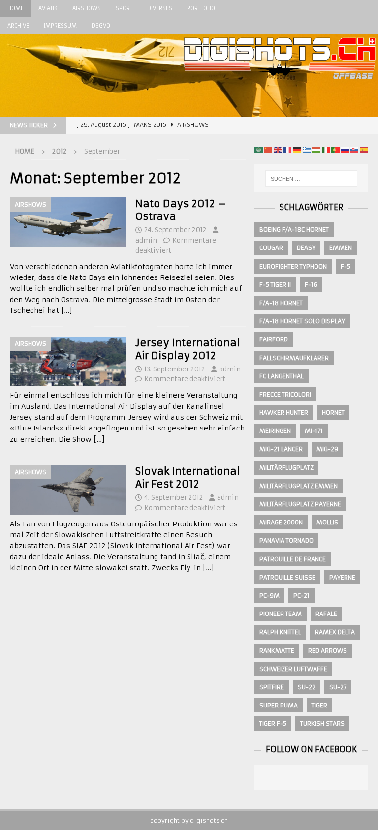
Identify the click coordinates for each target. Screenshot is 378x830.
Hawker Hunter (283, 412)
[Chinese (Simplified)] (268, 149)
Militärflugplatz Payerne (300, 504)
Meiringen (275, 430)
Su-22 (306, 687)
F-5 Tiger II (275, 284)
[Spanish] (364, 149)
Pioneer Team (280, 613)
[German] (297, 149)
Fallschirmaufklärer (294, 358)
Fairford (273, 339)
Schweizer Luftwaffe (293, 669)
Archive (18, 25)
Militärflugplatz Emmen (298, 486)
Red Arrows (327, 650)
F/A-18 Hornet (281, 303)
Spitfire (271, 687)
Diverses (159, 8)
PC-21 (301, 595)
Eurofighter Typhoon (293, 266)
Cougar (271, 247)
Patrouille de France (292, 559)
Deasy (306, 247)
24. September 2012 (175, 230)
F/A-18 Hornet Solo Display (302, 321)
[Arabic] (258, 149)
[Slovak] (354, 149)
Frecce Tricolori (285, 394)
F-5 (345, 266)
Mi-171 (314, 430)
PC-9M (269, 595)
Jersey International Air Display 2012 (187, 349)
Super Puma (278, 705)
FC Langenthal (281, 376)
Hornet (333, 412)
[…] (66, 310)
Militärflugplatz (286, 467)
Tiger (319, 705)
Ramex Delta (335, 632)
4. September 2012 (173, 497)
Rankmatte (276, 650)
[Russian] (345, 149)
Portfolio (201, 8)
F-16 (311, 284)
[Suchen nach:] (311, 178)
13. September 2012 (174, 369)
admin (146, 240)
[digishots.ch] (279, 111)
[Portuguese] (335, 149)
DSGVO (101, 25)
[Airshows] (68, 222)
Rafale (326, 613)
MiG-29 (327, 449)
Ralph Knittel (280, 632)
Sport (124, 8)
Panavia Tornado (286, 540)
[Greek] (307, 149)
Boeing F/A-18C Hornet (294, 229)
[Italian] (326, 149)
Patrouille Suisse (287, 577)
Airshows (86, 8)
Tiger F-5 (272, 723)
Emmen (340, 247)
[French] (287, 149)
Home (15, 8)
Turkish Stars (322, 723)
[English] (278, 149)
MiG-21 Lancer (281, 449)
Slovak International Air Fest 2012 (187, 477)
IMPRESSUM (60, 25)
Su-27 (337, 687)
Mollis (327, 522)
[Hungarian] (316, 149)
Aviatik (48, 8)
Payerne (342, 577)
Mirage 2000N (281, 522)
